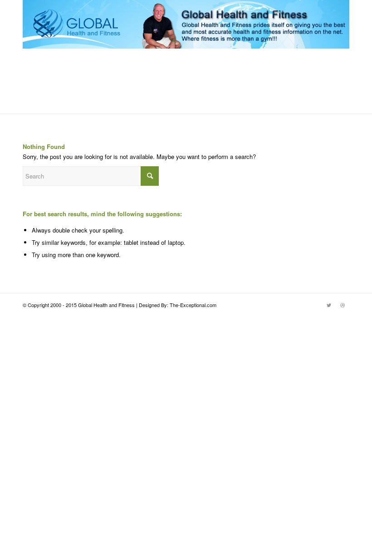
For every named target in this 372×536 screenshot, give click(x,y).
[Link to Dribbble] (342, 305)
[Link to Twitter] (329, 305)
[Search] (344, 118)
